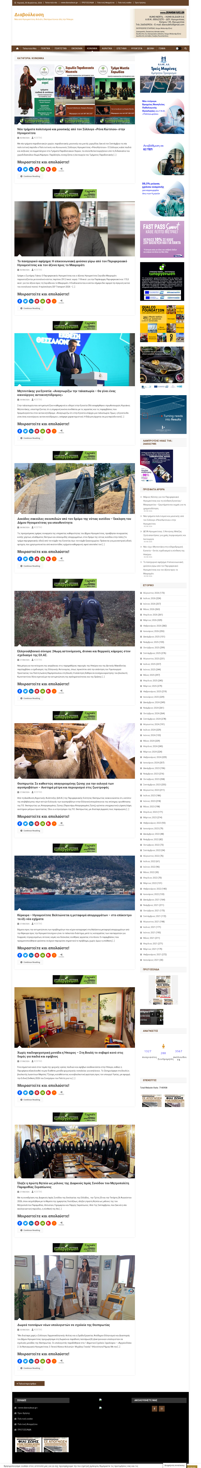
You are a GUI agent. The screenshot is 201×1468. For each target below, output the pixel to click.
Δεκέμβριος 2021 (151, 900)
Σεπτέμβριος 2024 (152, 719)
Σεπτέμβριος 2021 (152, 916)
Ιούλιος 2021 (149, 927)
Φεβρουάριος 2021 (152, 954)
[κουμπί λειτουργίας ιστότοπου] (179, 48)
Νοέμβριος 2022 (151, 839)
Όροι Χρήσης (140, 3)
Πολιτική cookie (124, 3)
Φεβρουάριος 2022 (152, 889)
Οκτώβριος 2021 (151, 910)
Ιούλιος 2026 (149, 598)
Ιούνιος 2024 (149, 735)
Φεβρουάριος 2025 (152, 691)
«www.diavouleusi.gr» (69, 3)
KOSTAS (38, 138)
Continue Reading (32, 176)
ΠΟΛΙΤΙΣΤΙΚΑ (61, 48)
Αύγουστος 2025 (151, 658)
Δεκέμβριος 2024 (151, 702)
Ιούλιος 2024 (149, 730)
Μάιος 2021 (149, 938)
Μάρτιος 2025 (150, 686)
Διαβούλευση (29, 14)
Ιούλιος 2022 (149, 861)
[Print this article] (42, 169)
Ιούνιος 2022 (149, 867)
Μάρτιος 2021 (150, 949)
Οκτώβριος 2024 (151, 713)
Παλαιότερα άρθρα (27, 1384)
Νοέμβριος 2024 (151, 708)
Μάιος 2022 (149, 872)
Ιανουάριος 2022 (151, 894)
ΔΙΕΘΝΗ (150, 48)
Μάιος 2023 (149, 806)
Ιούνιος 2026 (149, 604)
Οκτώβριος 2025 (151, 647)
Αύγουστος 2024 (151, 724)
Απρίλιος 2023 (150, 812)
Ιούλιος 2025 (149, 664)
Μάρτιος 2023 (150, 817)
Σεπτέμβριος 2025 (152, 653)
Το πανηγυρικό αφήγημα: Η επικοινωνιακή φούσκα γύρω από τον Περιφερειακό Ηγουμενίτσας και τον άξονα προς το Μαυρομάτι (163, 568)
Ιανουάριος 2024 (151, 762)
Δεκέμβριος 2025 (151, 636)
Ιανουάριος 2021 (151, 960)
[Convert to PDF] (48, 169)
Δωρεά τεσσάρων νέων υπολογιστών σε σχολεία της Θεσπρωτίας (63, 1325)
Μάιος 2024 (149, 741)
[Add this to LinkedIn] (31, 169)
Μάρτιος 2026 (150, 620)
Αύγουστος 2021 (151, 921)
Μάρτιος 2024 (150, 752)
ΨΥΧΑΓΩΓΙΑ (136, 48)
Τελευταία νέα (51, 3)
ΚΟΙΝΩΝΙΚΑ (92, 48)
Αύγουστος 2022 (151, 856)
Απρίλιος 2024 (150, 746)
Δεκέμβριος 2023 (151, 768)
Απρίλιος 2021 (150, 943)
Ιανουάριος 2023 (151, 828)
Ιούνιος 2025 (149, 669)
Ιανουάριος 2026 (151, 631)
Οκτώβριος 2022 (151, 845)
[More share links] (54, 169)
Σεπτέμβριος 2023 (152, 784)
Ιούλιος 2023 (149, 795)
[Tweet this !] (25, 169)
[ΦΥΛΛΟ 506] (168, 1001)
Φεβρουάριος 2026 (152, 626)
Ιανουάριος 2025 (151, 697)
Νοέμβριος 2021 (151, 905)
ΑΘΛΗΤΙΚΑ (107, 48)
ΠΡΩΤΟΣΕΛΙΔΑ (88, 3)
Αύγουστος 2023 (151, 790)
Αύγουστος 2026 (151, 593)
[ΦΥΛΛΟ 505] (158, 1001)
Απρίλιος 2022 (150, 878)
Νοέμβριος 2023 (151, 774)
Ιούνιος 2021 (149, 932)
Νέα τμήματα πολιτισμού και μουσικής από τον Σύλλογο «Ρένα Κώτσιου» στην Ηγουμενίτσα (163, 520)
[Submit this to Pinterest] (37, 169)
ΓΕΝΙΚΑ (162, 48)
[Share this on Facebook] (19, 169)
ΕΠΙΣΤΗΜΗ (122, 48)
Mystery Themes (81, 1465)
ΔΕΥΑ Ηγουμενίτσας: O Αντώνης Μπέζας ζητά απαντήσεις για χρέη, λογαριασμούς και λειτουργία (164, 535)
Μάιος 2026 (149, 609)
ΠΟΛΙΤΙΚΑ (45, 48)
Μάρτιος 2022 (150, 883)
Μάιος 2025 (149, 675)
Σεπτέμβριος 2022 (152, 850)
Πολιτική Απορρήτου (105, 3)
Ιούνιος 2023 (149, 801)
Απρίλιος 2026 (150, 615)
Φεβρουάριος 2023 (152, 823)
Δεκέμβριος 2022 (151, 834)
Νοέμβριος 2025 (151, 642)
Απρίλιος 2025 (150, 680)
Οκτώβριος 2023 (151, 779)
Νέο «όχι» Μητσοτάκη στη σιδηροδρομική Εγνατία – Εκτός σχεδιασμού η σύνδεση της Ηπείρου (164, 551)
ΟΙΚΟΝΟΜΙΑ (76, 48)
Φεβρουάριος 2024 (152, 757)
